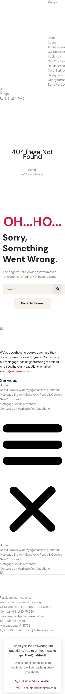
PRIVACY (45, 607)
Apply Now (55, 56)
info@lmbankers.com (17, 371)
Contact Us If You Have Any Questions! (25, 409)
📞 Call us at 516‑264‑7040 (32, 681)
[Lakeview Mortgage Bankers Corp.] (52, 2)
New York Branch (11, 399)
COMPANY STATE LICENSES (18, 607)
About (52, 42)
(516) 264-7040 (13, 98)
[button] (32, 477)
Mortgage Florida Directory (18, 404)
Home (52, 38)
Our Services (56, 52)
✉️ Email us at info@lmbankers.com (32, 688)
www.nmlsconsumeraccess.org (21, 602)
